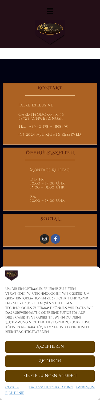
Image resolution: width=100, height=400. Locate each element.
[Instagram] (44, 239)
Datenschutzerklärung (51, 387)
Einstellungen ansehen (50, 376)
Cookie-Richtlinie (14, 390)
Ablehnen (50, 361)
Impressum (85, 387)
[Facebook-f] (55, 239)
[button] (50, 11)
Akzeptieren (50, 346)
